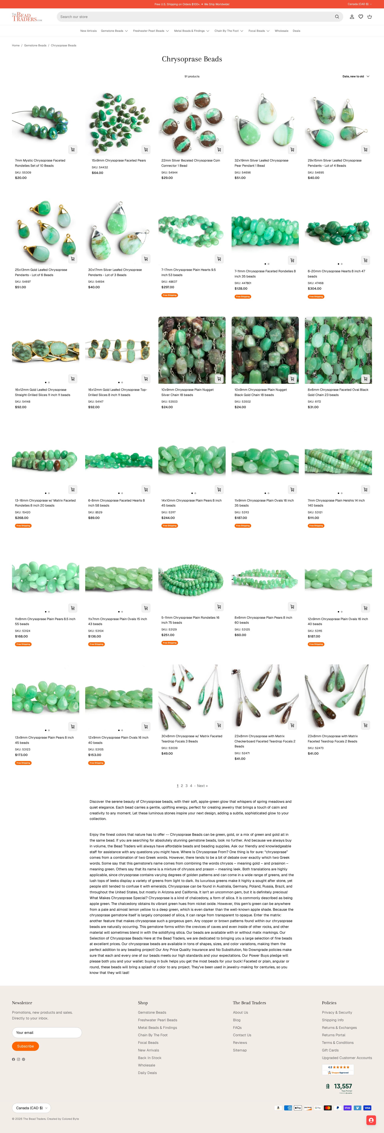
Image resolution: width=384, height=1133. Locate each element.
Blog (237, 1020)
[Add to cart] (72, 149)
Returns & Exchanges (339, 1027)
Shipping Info (333, 1020)
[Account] (351, 16)
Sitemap (240, 1050)
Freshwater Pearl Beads (148, 31)
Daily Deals (147, 1072)
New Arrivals (88, 31)
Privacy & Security (337, 1012)
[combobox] (200, 17)
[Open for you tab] (371, 1120)
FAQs (237, 1027)
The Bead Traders (34, 1119)
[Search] (337, 16)
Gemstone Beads (112, 31)
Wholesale (281, 31)
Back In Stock (150, 1057)
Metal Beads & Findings (189, 31)
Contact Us (242, 1035)
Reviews (240, 1042)
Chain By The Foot (227, 31)
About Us (240, 1012)
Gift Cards (330, 1050)
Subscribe (25, 1046)
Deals (296, 31)
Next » (202, 785)
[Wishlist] (360, 16)
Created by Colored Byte (63, 1119)
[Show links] (128, 31)
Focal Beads (257, 31)
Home (16, 45)
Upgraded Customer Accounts (347, 1057)
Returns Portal (333, 1035)
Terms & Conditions (338, 1042)
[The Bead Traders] (27, 16)
